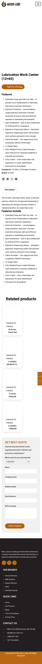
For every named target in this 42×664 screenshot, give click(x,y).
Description (10, 190)
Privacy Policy (10, 617)
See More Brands (11, 590)
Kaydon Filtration (11, 583)
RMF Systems (10, 579)
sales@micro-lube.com (15, 633)
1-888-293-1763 (12, 636)
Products (32, 169)
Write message (10, 506)
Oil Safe (15, 169)
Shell (7, 587)
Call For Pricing (14, 87)
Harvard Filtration (11, 576)
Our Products (10, 606)
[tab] (10, 189)
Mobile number (10, 487)
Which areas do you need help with (17, 457)
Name (7, 467)
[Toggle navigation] (38, 4)
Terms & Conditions (12, 613)
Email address (10, 496)
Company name (10, 477)
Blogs (7, 610)
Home (7, 602)
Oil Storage (23, 169)
